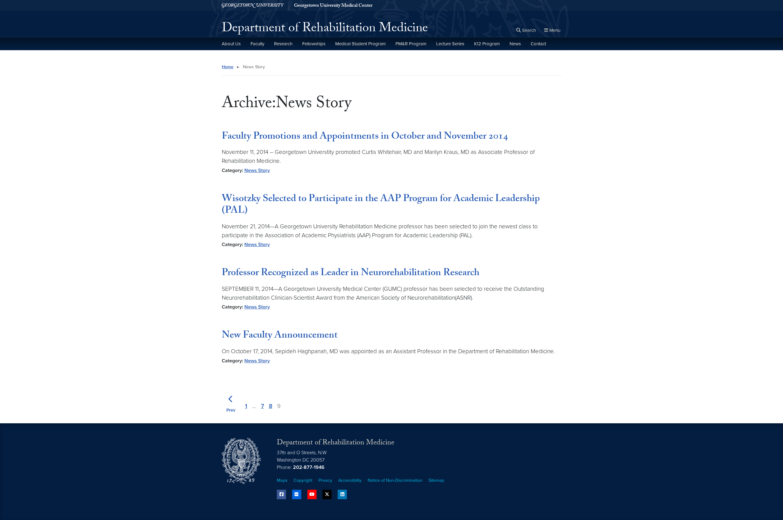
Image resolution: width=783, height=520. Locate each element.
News (515, 44)
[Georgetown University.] (253, 5)
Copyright (303, 480)
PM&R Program (410, 44)
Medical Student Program (360, 44)
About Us (231, 44)
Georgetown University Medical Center (333, 6)
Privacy (325, 480)
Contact (538, 44)
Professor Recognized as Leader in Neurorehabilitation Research (350, 273)
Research (283, 44)
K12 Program (487, 44)
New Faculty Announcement (280, 336)
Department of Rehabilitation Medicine (325, 29)
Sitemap (436, 480)
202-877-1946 (309, 467)
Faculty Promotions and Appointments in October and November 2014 (365, 137)
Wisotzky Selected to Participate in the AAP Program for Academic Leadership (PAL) (381, 205)
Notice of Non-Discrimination (395, 480)
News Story (257, 170)
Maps (282, 480)
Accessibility (350, 480)
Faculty (257, 44)
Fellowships (313, 44)
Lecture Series (450, 44)
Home (227, 66)
